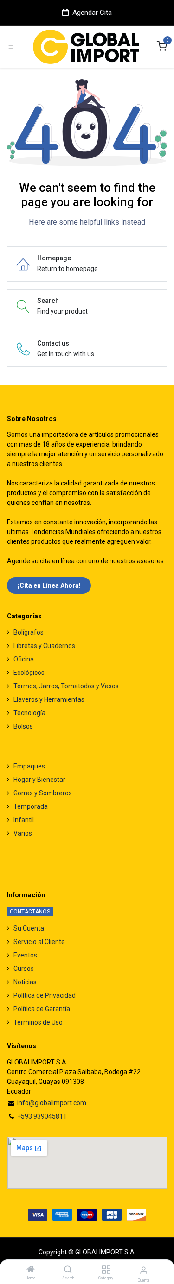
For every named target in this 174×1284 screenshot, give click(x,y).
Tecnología (29, 713)
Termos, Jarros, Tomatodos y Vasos (66, 686)
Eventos (25, 955)
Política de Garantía (41, 1009)
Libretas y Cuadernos (44, 645)
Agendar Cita (92, 12)
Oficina (23, 659)
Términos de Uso (38, 1022)
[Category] (106, 1270)
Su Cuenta (28, 928)
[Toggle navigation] (11, 47)
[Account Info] (143, 1270)
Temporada (30, 806)
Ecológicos (29, 672)
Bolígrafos (28, 632)
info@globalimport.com (51, 1103)
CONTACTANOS (30, 911)
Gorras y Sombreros (42, 793)
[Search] (68, 1270)
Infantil (23, 820)
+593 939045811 (42, 1116)
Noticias (25, 982)
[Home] (30, 1270)
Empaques (29, 766)
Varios (22, 833)
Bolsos (23, 726)
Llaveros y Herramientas (48, 699)
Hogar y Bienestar (39, 779)
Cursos (23, 968)
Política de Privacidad (44, 995)
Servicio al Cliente (39, 941)
